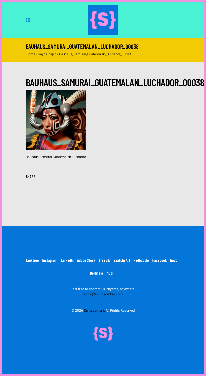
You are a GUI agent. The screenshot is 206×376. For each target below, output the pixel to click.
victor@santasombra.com (103, 294)
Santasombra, (94, 310)
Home (30, 54)
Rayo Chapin (47, 54)
